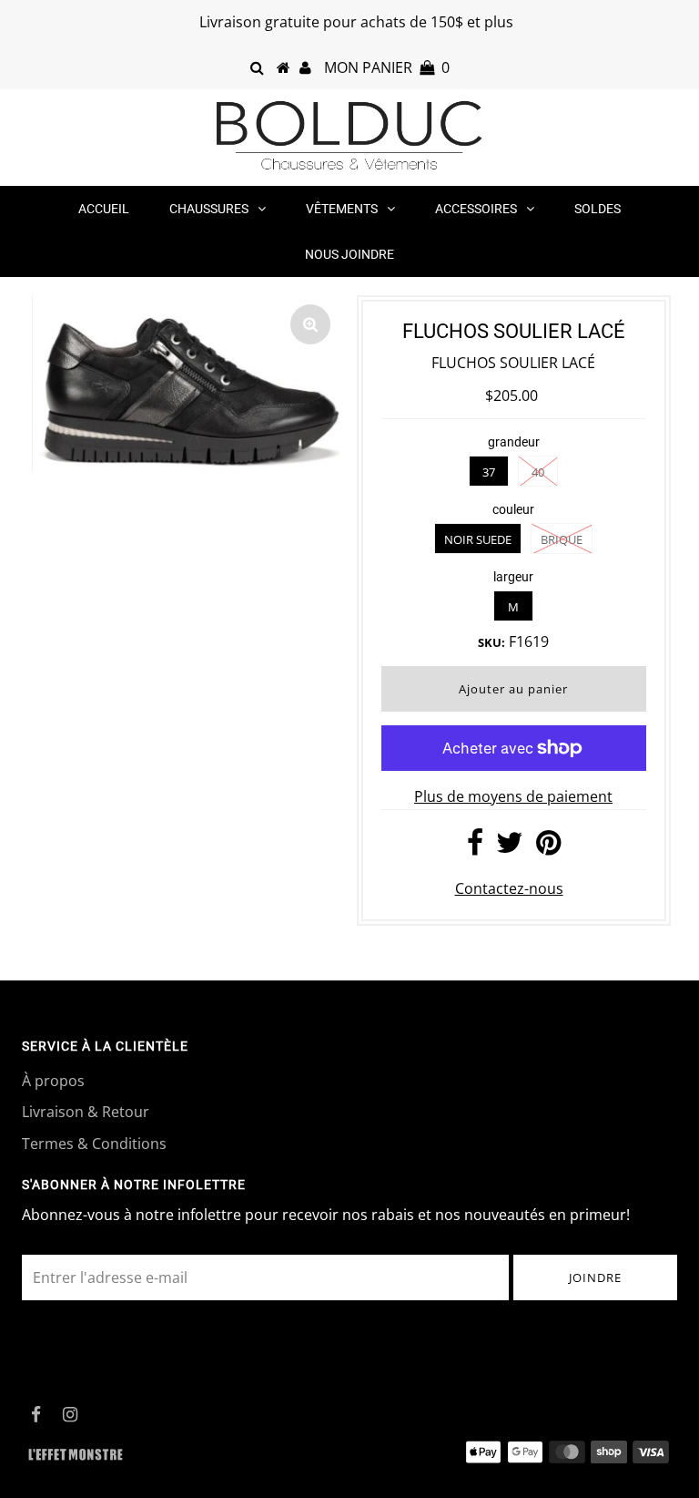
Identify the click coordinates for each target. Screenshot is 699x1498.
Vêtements (342, 208)
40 (538, 472)
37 (488, 472)
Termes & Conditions (94, 1144)
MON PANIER (387, 67)
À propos (53, 1081)
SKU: (491, 642)
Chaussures (208, 208)
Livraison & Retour (85, 1112)
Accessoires (476, 208)
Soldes (597, 208)
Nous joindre (349, 254)
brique (561, 539)
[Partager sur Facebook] (475, 847)
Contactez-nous (509, 888)
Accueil (103, 208)
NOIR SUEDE (478, 539)
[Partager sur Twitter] (509, 847)
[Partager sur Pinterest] (548, 847)
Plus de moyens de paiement (513, 796)
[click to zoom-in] (310, 324)
